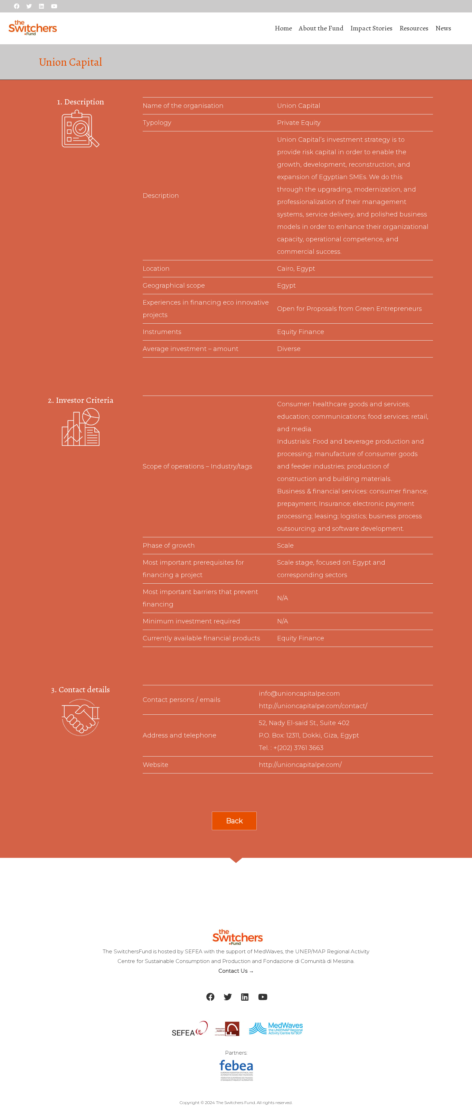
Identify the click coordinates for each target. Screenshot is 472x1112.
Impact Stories (371, 28)
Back (234, 821)
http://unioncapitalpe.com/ (300, 765)
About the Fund (321, 28)
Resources (413, 28)
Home (283, 28)
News (443, 28)
